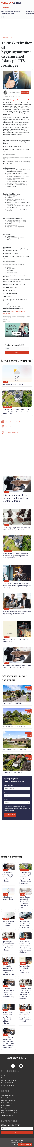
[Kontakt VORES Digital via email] (21, 1066)
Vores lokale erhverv (7, 1098)
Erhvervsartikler (5, 1105)
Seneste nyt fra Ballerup (8, 1095)
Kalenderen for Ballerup (8, 1100)
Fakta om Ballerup (6, 1103)
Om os (3, 1075)
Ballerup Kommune (7, 1108)
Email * (6, 792)
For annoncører (5, 1078)
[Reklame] (17, 330)
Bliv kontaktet (10, 815)
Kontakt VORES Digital (7, 1083)
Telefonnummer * (9, 785)
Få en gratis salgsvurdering (9, 1110)
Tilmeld (17, 352)
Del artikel (24, 92)
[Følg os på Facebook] (13, 1066)
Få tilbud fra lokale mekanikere (10, 1113)
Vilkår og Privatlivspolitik (8, 1080)
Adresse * (6, 799)
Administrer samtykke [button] (7, 1085)
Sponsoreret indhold (7, 1115)
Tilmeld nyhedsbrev (25, 1144)
